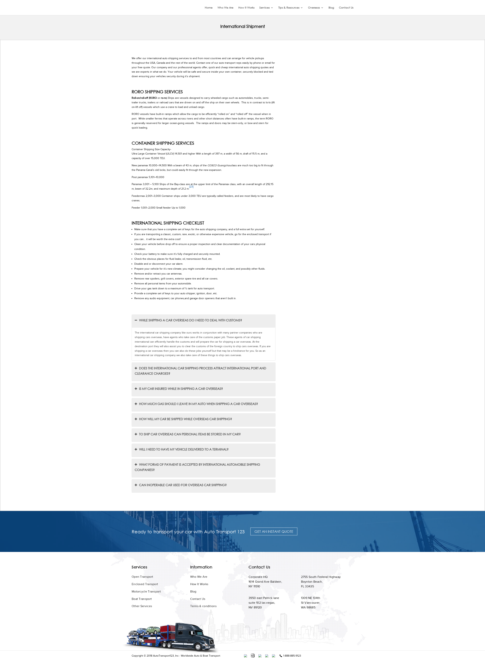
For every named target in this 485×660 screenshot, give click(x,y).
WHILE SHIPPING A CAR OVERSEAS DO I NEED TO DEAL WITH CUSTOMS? (190, 320)
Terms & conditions (203, 606)
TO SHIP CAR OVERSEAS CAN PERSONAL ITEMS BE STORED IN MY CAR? (190, 434)
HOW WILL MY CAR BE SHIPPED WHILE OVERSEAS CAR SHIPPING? (185, 419)
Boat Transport (142, 599)
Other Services (142, 606)
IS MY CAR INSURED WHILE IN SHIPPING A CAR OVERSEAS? (181, 389)
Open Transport (142, 576)
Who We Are (225, 7)
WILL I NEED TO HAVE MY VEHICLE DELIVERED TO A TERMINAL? (183, 449)
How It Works (246, 7)
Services (264, 7)
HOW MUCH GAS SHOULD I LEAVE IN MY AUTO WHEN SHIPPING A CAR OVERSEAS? (198, 404)
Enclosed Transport (145, 584)
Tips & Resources (288, 7)
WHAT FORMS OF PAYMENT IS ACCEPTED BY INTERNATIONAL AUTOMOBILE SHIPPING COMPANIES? (197, 467)
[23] (191, 186)
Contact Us (346, 7)
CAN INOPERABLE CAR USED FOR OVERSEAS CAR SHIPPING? (183, 485)
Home (209, 7)
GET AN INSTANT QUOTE (273, 531)
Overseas (314, 7)
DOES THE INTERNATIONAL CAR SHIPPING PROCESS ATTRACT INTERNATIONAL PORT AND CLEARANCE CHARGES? (200, 370)
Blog (331, 7)
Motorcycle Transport (146, 591)
